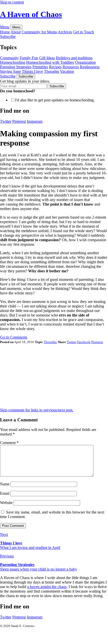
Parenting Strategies (15, 67)
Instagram (34, 617)
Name (5, 484)
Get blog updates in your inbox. (25, 81)
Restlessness (89, 67)
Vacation (67, 71)
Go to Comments (13, 337)
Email (4, 493)
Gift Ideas (47, 58)
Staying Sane (10, 71)
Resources (71, 67)
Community (9, 58)
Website (6, 502)
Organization (85, 62)
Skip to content (12, 2)
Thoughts (51, 71)
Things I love (32, 71)
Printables (40, 67)
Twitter (5, 617)
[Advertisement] (37, 375)
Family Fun (29, 58)
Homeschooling (12, 62)
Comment (9, 442)
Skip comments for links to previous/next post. (36, 410)
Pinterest (19, 617)
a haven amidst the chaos (47, 587)
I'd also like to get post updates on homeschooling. (55, 100)
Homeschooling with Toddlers (50, 62)
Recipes (55, 67)
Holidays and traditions (74, 58)
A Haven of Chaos (31, 14)
